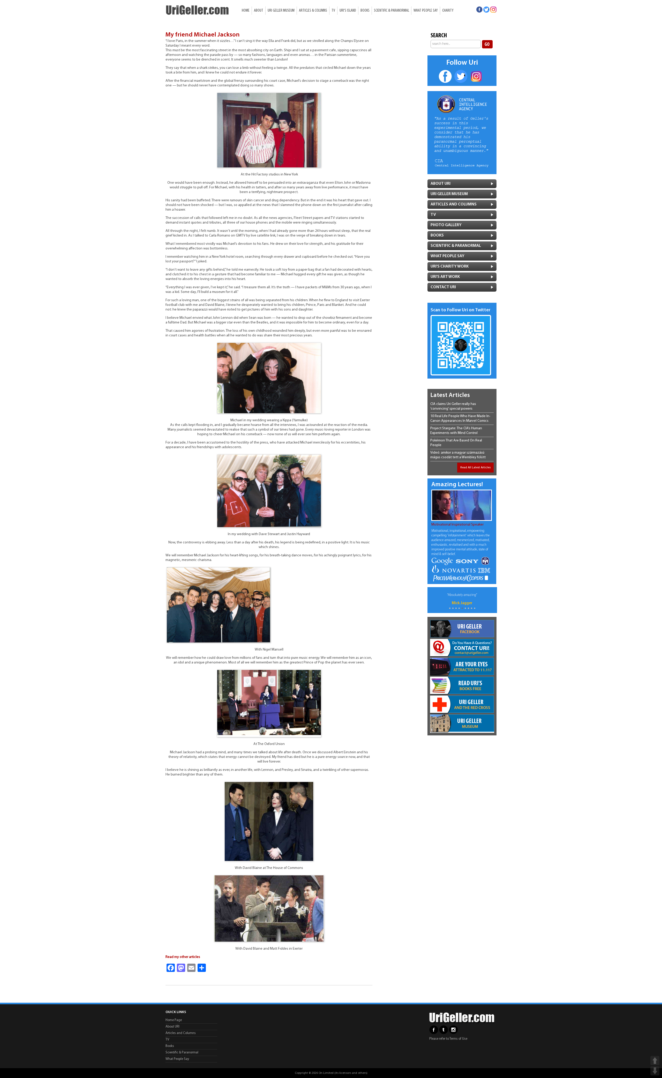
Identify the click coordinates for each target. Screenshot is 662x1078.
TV (333, 11)
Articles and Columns (454, 204)
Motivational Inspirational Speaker (457, 525)
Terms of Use (458, 1038)
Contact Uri (443, 287)
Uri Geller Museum (281, 11)
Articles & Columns (313, 11)
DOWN (654, 1070)
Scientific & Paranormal (391, 11)
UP (654, 1060)
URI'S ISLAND (348, 11)
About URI (172, 1026)
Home (246, 11)
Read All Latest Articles (475, 467)
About (258, 11)
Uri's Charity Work (450, 266)
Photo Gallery (446, 225)
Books (365, 11)
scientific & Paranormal (456, 246)
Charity (448, 11)
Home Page (174, 1020)
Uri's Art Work (445, 277)
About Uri (440, 184)
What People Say (425, 11)
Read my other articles (183, 957)
